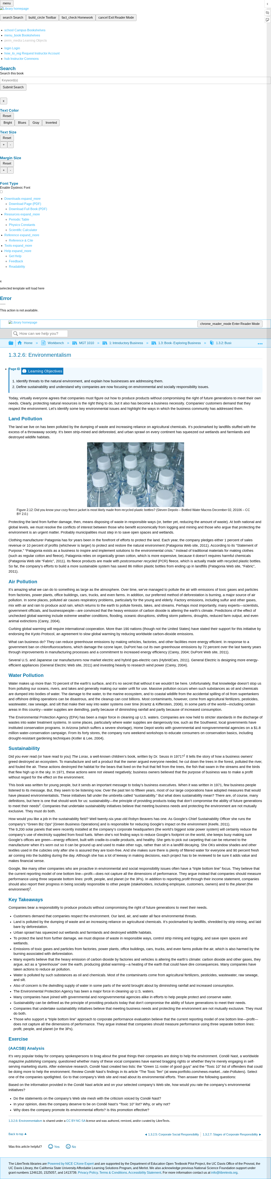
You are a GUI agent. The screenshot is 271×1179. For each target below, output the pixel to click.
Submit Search (13, 87)
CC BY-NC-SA (76, 1120)
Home (28, 343)
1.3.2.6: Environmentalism (25, 1120)
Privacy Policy (88, 1172)
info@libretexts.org (223, 1172)
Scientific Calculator (23, 230)
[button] (16, 261)
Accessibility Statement (144, 1172)
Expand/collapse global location (260, 342)
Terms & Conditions (113, 1172)
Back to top (16, 1134)
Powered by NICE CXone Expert (71, 1163)
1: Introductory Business (126, 343)
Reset (7, 116)
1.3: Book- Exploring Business (180, 343)
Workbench (56, 343)
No (74, 1147)
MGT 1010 (86, 343)
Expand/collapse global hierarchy (13, 343)
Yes (57, 1147)
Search (16, 333)
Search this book (12, 73)
